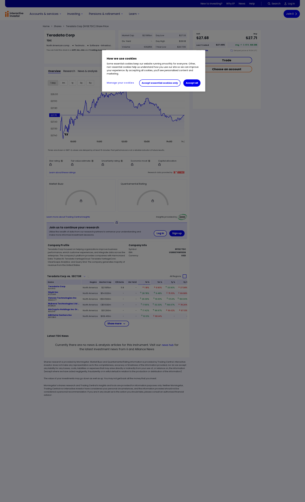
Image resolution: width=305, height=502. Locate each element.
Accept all (192, 83)
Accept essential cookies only (160, 83)
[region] (153, 71)
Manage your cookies (120, 83)
